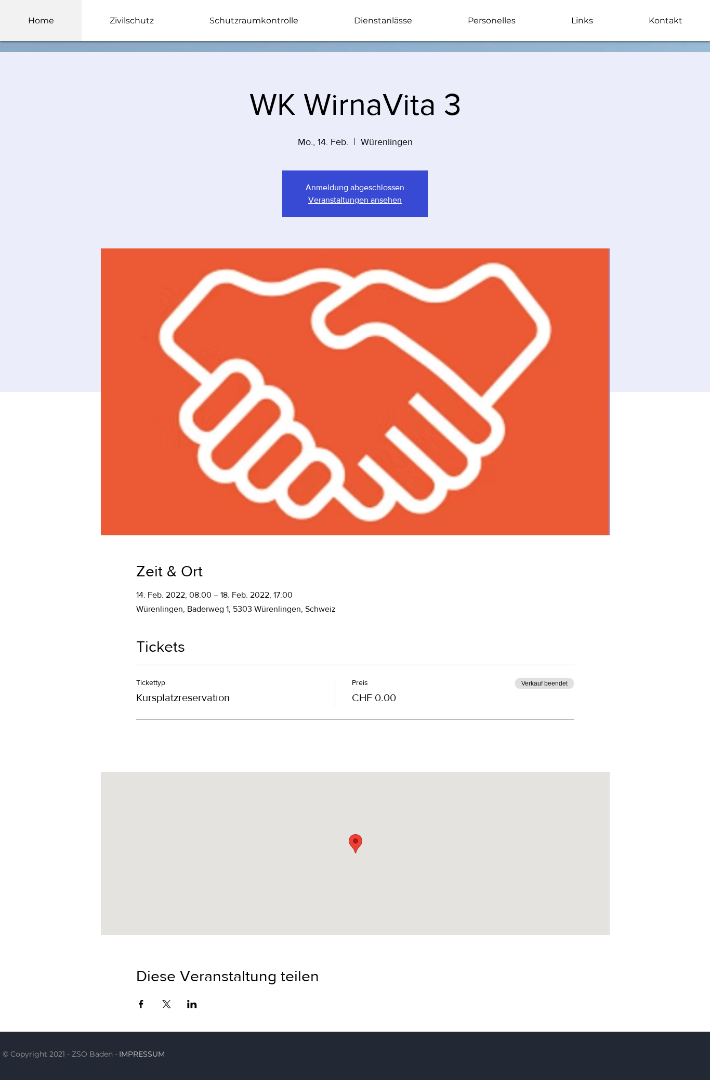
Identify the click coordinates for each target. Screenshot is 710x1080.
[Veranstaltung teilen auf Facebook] (141, 1004)
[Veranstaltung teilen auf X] (167, 1004)
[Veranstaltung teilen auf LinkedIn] (192, 1004)
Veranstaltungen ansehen (355, 199)
